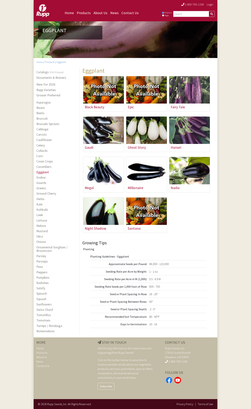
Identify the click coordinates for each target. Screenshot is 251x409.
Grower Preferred (48, 95)
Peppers (41, 272)
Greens (41, 188)
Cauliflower (44, 140)
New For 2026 (45, 84)
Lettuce (41, 220)
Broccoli (42, 118)
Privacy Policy (185, 404)
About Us (100, 13)
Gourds (41, 183)
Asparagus (43, 102)
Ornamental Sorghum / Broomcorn (51, 249)
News (114, 13)
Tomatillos (43, 315)
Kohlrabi (42, 209)
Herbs (40, 199)
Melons (41, 226)
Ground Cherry (46, 193)
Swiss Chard (44, 310)
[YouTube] (177, 380)
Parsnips (42, 261)
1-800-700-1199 (194, 4)
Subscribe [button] (106, 386)
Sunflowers (44, 304)
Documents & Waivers (51, 77)
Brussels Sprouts (47, 124)
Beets (40, 113)
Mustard (42, 231)
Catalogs (50, 72)
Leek (39, 215)
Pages (166, 15)
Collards (42, 151)
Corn (39, 156)
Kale (39, 204)
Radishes (42, 283)
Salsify (40, 288)
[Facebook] (169, 380)
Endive (41, 177)
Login (210, 4)
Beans (40, 108)
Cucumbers (43, 167)
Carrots (41, 134)
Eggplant (61, 62)
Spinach (41, 293)
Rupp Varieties (46, 90)
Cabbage (42, 129)
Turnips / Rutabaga (49, 326)
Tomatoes (43, 320)
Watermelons (45, 331)
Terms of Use (205, 404)
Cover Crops (44, 161)
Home (69, 13)
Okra (39, 236)
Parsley (41, 256)
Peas (39, 267)
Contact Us (130, 13)
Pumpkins (42, 277)
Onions (41, 242)
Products (84, 13)
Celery (40, 145)
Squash (41, 299)
